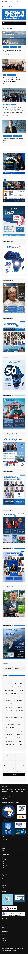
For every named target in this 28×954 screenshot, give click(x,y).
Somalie (3, 938)
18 (7, 768)
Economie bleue (6, 47)
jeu (20, 704)
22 (20, 768)
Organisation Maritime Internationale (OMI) (14, 717)
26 (10, 771)
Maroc (8, 714)
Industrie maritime (10, 704)
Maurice (3, 846)
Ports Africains (7, 731)
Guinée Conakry (19, 700)
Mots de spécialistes (13, 47)
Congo (5, 104)
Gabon (22, 697)
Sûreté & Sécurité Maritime (11, 75)
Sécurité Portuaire (19, 734)
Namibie (3, 850)
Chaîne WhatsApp (13, 2)
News (19, 47)
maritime (20, 707)
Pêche (15, 731)
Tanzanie (3, 942)
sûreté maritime (20, 738)
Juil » (7, 779)
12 (10, 765)
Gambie (3, 861)
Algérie (3, 878)
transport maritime (14, 748)
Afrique (13, 680)
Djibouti (3, 935)
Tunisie (3, 887)
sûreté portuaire (9, 741)
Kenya (3, 937)
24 (4, 771)
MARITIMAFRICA (9, 707)
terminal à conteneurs (10, 744)
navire (19, 714)
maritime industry (19, 710)
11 (7, 765)
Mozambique (4, 848)
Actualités (7, 680)
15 (20, 765)
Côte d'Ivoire (20, 687)
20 (13, 768)
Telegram (19, 2)
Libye (3, 882)
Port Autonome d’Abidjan (10, 727)
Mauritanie (4, 885)
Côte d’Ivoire (4, 859)
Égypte (3, 880)
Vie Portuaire (13, 104)
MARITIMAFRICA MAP (5, 2)
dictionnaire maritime (9, 690)
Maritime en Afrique (8, 710)
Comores (3, 843)
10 (4, 765)
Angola (3, 841)
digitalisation (20, 690)
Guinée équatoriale (5, 926)
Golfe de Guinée (9, 700)
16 (23, 765)
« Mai (4, 779)
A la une (7, 683)
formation (15, 697)
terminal (20, 741)
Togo (2, 871)
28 (17, 771)
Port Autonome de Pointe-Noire (14, 724)
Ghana (3, 863)
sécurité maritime (8, 734)
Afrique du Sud (20, 680)
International (6, 135)
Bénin (15, 683)
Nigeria (3, 867)
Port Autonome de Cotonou (14, 721)
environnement (7, 697)
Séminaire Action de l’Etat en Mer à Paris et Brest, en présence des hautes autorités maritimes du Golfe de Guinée (12, 79)
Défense (6, 693)
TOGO (21, 744)
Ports (21, 727)
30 (23, 771)
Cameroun (7, 687)
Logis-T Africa (4, 4)
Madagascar (4, 845)
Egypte (22, 693)
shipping (21, 731)
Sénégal (6, 738)
